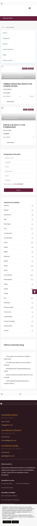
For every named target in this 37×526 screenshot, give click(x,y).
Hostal (5, 270)
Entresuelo (7, 256)
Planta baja (7, 302)
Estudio (6, 261)
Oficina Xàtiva (10, 101)
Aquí (32, 512)
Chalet (5, 242)
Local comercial (8, 275)
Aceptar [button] (15, 522)
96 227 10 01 (5, 421)
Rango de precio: (8, 184)
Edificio (6, 251)
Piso (5, 298)
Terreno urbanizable (9, 321)
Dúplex (6, 247)
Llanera (6, 118)
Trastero (6, 330)
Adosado (6, 205)
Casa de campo (8, 233)
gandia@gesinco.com (7, 456)
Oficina (6, 284)
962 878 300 (5, 452)
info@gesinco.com (7, 425)
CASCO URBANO (9, 77)
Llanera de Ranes (18, 77)
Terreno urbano (7, 130)
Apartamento (7, 214)
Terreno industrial (8, 307)
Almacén (6, 210)
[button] (29, 8)
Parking (6, 293)
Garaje (5, 265)
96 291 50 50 (5, 437)
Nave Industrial (8, 279)
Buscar (18, 190)
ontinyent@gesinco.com (8, 440)
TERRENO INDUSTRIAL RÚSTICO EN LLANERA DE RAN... (17, 85)
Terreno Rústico (7, 89)
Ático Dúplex (7, 224)
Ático (5, 219)
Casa (5, 228)
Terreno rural (7, 312)
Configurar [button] (7, 522)
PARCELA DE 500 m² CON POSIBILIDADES (14, 126)
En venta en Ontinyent (22, 483)
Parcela (6, 289)
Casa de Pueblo (8, 238)
